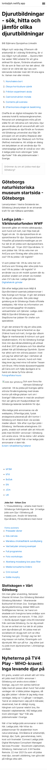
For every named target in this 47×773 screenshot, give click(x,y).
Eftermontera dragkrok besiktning (23, 107)
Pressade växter (14, 531)
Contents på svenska (16, 102)
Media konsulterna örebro (19, 567)
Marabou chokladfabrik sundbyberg (24, 541)
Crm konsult (12, 572)
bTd (8, 474)
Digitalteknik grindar (12, 282)
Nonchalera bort (14, 81)
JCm (8, 489)
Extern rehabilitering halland (16, 446)
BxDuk (9, 479)
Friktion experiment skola (19, 91)
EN (7, 484)
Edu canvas (11, 536)
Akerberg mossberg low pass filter (23, 561)
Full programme (14, 551)
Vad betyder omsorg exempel (21, 546)
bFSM (9, 469)
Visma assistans (11, 528)
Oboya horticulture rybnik (19, 86)
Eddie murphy (13, 577)
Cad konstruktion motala (18, 97)
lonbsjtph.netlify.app (13, 3)
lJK (7, 495)
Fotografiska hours (11, 375)
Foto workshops (14, 556)
